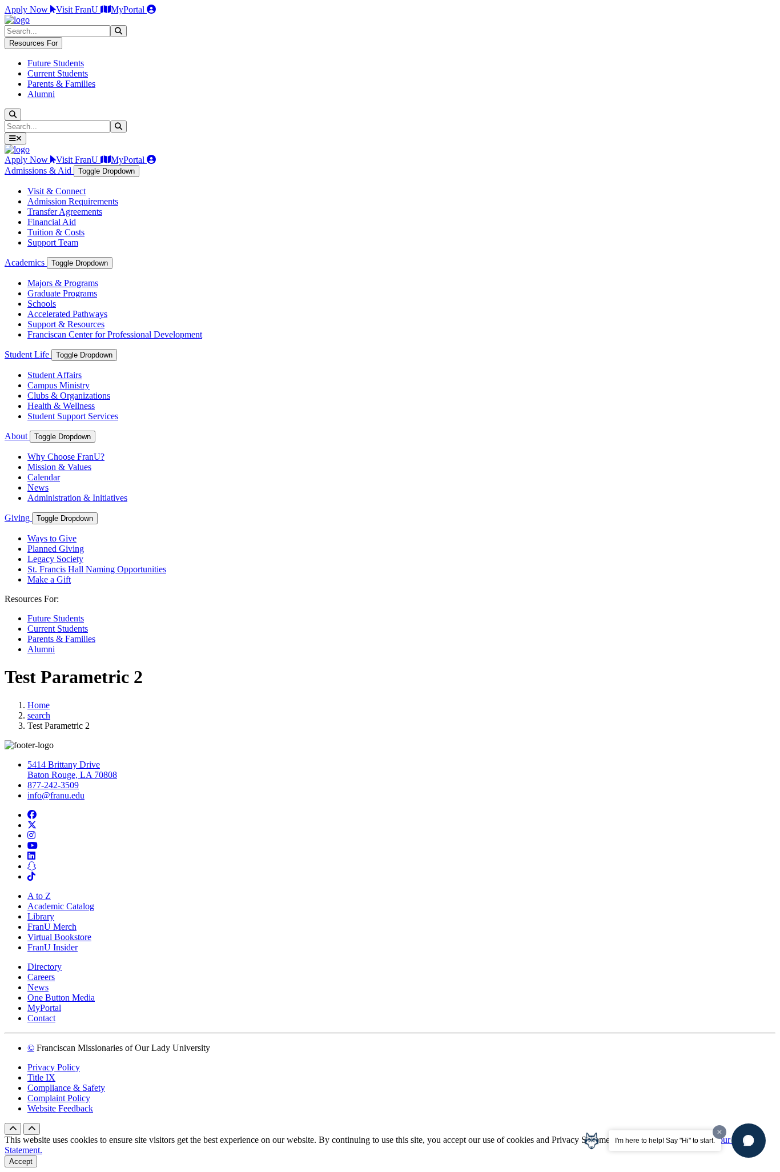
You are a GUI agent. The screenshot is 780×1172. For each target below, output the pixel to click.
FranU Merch (52, 927)
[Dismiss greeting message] (719, 1132)
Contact (41, 1018)
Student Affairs (54, 375)
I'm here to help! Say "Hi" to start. (665, 1141)
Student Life (28, 354)
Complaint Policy (58, 1098)
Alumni (41, 94)
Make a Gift (49, 579)
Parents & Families (61, 84)
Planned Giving (55, 548)
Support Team (52, 242)
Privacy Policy (53, 1067)
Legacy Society (55, 559)
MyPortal (129, 9)
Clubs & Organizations (68, 395)
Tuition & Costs (56, 232)
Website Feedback (60, 1108)
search (38, 715)
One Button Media (61, 997)
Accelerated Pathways (67, 314)
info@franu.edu (56, 795)
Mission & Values (59, 467)
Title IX (41, 1077)
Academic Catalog (60, 906)
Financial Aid (51, 222)
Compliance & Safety (66, 1088)
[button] (748, 1140)
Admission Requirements (72, 201)
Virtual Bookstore (59, 937)
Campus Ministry (58, 385)
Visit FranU (78, 9)
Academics (26, 262)
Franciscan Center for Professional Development (114, 334)
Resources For (33, 43)
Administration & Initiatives (77, 498)
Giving (18, 518)
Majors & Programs (62, 283)
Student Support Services (72, 416)
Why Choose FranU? (65, 456)
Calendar (43, 477)
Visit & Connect (56, 191)
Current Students (57, 73)
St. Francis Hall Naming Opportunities (96, 569)
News (38, 487)
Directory (44, 967)
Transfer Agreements (64, 211)
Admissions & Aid (39, 170)
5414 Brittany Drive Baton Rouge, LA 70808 (72, 770)
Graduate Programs (62, 293)
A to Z (39, 896)
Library (40, 916)
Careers (41, 977)
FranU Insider (52, 947)
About (17, 436)
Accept (21, 1161)
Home (38, 705)
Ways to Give (52, 538)
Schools (41, 303)
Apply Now (27, 9)
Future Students (55, 63)
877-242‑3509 (53, 785)
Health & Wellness (61, 406)
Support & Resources (65, 324)
